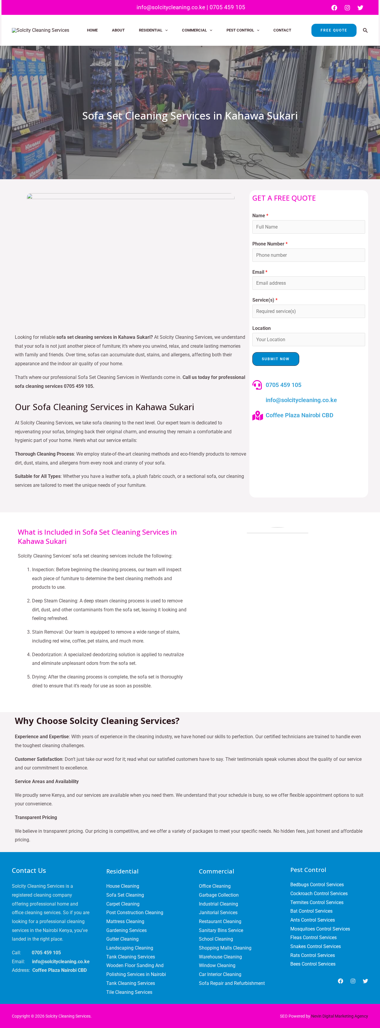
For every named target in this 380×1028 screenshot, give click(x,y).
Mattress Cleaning (125, 921)
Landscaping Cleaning (129, 948)
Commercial (194, 30)
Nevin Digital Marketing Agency (339, 1016)
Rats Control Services (312, 955)
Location (261, 328)
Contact (282, 30)
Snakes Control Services (315, 946)
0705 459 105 (227, 7)
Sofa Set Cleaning (125, 895)
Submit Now (276, 359)
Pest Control (240, 30)
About (118, 30)
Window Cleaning (217, 965)
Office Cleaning (215, 886)
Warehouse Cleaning (220, 957)
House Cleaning (122, 886)
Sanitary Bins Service (221, 930)
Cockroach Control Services (319, 893)
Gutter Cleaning (122, 939)
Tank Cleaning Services (130, 957)
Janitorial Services (218, 912)
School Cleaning (216, 939)
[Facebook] (334, 8)
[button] (165, 30)
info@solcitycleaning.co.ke (170, 7)
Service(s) (265, 300)
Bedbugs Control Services (317, 884)
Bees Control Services (312, 964)
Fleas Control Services (313, 937)
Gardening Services (126, 930)
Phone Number (270, 244)
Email (259, 272)
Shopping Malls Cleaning (225, 948)
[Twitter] (360, 8)
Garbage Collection (219, 895)
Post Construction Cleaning (134, 912)
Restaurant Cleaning (220, 921)
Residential (150, 30)
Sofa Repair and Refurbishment (232, 983)
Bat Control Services (311, 911)
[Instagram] (347, 8)
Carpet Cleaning (123, 904)
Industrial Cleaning (218, 904)
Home (92, 30)
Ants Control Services (312, 920)
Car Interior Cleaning (220, 974)
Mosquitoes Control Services (320, 929)
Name (260, 215)
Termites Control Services (316, 902)
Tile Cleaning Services (129, 992)
